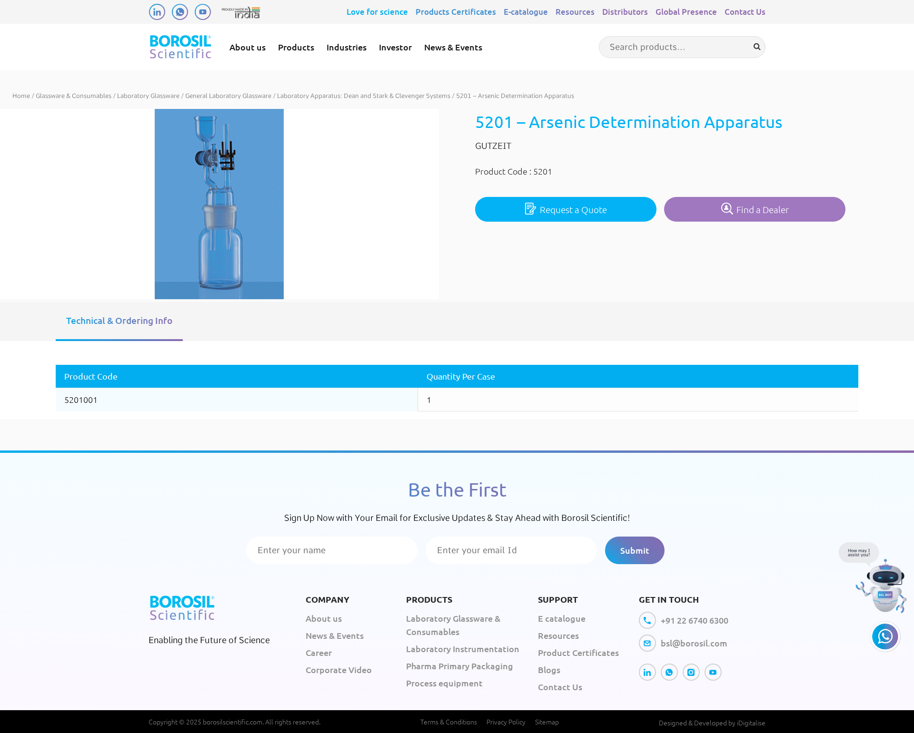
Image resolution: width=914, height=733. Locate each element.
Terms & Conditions (448, 721)
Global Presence (686, 11)
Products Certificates (456, 11)
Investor (395, 46)
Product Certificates (578, 652)
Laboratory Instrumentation (462, 648)
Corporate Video (339, 669)
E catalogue (562, 618)
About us (247, 46)
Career (319, 652)
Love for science (377, 11)
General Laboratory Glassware (228, 95)
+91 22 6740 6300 (694, 620)
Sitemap (547, 721)
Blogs (549, 669)
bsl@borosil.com (694, 642)
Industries (347, 46)
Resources (575, 11)
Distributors (625, 11)
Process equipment (444, 682)
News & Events (453, 46)
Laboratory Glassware (148, 95)
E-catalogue (526, 11)
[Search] (757, 46)
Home (21, 95)
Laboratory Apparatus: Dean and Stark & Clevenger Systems (363, 95)
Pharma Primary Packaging (459, 665)
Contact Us (745, 11)
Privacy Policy (506, 721)
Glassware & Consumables (73, 95)
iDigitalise (751, 722)
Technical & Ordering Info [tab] (119, 320)
